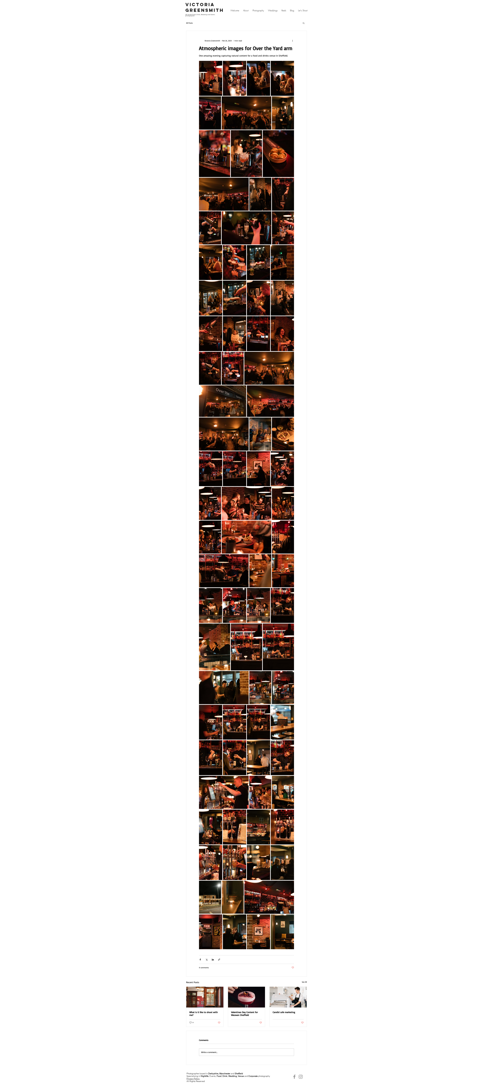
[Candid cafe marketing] (288, 997)
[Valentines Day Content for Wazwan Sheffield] (246, 997)
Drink (224, 1076)
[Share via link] (219, 959)
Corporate (253, 1076)
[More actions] (292, 40)
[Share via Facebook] (200, 959)
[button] (303, 23)
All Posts (189, 23)
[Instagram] (300, 1076)
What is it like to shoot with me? (203, 1013)
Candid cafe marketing (284, 1012)
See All (304, 982)
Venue (241, 1076)
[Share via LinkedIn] (213, 959)
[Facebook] (294, 1076)
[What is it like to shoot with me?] (204, 997)
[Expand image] (210, 78)
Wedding (232, 1076)
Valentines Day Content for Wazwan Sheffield (244, 1013)
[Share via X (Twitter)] (206, 959)
